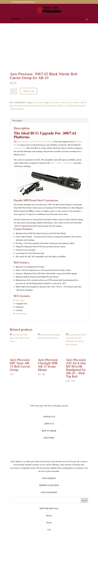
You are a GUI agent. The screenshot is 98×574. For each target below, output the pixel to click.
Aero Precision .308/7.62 (58, 102)
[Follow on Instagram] (22, 537)
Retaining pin (21, 313)
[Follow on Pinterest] (27, 537)
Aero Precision (39, 102)
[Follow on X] (17, 537)
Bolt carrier (20, 300)
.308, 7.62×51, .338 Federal (62, 163)
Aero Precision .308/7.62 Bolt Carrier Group (35, 141)
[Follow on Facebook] (12, 537)
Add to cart (28, 91)
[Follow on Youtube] (32, 537)
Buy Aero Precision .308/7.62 (53, 105)
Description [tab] (17, 120)
